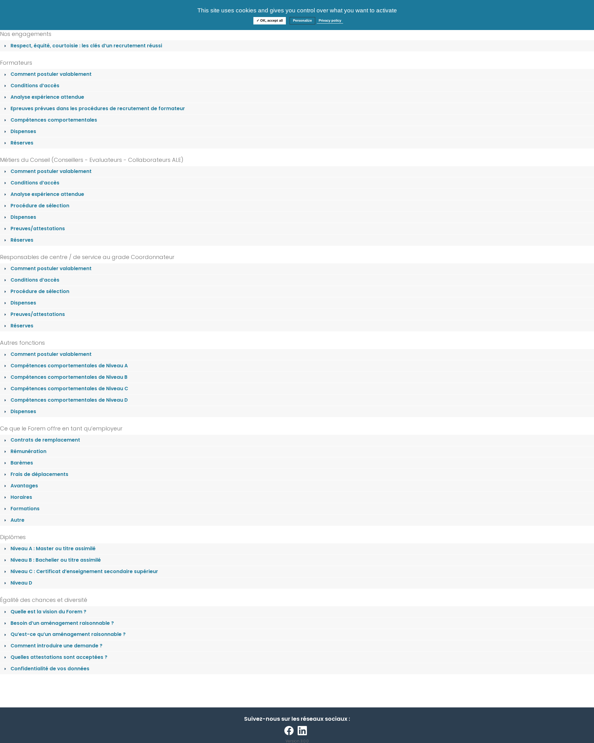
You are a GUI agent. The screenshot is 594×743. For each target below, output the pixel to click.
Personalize (302, 20)
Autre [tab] (17, 520)
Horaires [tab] (21, 497)
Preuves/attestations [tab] (38, 228)
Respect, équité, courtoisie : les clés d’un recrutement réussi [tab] (86, 45)
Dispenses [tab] (23, 131)
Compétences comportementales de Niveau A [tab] (69, 365)
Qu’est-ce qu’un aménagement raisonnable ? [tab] (68, 634)
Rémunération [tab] (28, 451)
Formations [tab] (25, 508)
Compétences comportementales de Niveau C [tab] (69, 388)
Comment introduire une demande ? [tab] (56, 645)
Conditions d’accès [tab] (35, 85)
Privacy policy (330, 20)
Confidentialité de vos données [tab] (50, 668)
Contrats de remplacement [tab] (45, 440)
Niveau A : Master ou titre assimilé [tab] (53, 548)
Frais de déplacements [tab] (39, 474)
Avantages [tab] (24, 485)
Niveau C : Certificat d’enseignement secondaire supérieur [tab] (84, 571)
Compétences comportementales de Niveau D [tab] (69, 400)
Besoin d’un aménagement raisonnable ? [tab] (62, 623)
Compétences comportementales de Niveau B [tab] (69, 377)
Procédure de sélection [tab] (40, 205)
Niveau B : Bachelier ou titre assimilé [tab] (56, 560)
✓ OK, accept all (269, 20)
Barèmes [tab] (22, 463)
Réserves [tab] (22, 143)
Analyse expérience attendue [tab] (47, 97)
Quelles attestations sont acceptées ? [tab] (59, 657)
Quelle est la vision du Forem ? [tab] (48, 611)
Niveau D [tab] (21, 583)
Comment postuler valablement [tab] (51, 74)
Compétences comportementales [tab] (54, 120)
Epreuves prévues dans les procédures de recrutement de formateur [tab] (98, 108)
